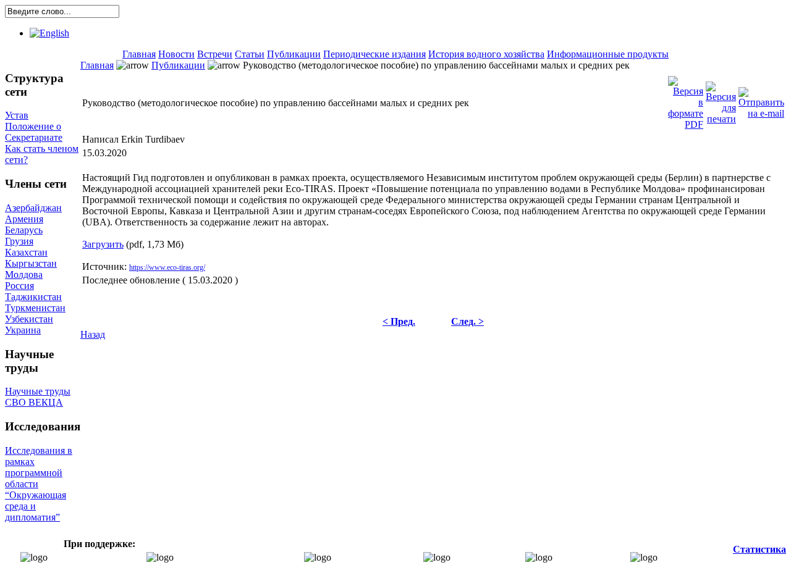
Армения (24, 219)
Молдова (24, 274)
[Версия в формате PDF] (685, 99)
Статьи (249, 54)
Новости (176, 54)
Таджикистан (33, 296)
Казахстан (26, 252)
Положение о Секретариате (33, 132)
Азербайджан (33, 208)
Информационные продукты (608, 54)
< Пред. (399, 321)
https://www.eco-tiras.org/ (167, 267)
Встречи (214, 54)
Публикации (294, 54)
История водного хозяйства (486, 54)
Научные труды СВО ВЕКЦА (37, 397)
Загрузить (103, 244)
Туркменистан (35, 308)
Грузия (19, 241)
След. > (467, 321)
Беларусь (24, 230)
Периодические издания (374, 54)
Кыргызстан (31, 263)
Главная (139, 54)
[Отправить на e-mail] (761, 99)
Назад (92, 334)
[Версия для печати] (721, 99)
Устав (16, 115)
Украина (23, 330)
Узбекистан (29, 319)
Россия (19, 285)
